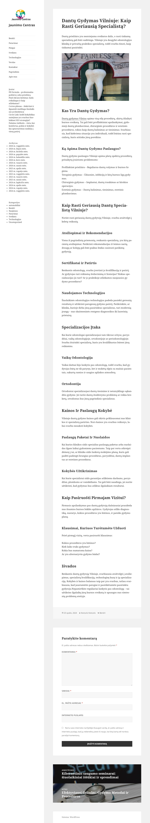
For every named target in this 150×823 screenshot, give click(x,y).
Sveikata (12, 52)
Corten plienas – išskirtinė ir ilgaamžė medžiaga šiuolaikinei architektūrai (22, 109)
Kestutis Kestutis (88, 613)
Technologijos (15, 57)
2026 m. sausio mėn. (18, 165)
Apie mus (13, 76)
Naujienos (13, 211)
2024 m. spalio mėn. (17, 185)
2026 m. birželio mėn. (18, 151)
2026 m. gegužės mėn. (18, 154)
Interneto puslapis (72, 715)
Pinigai (12, 48)
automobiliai (14, 205)
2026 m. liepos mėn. (17, 148)
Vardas (66, 691)
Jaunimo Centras (22, 25)
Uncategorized (15, 222)
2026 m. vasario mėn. (18, 163)
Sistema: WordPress (71, 817)
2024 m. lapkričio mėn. (19, 182)
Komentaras (69, 652)
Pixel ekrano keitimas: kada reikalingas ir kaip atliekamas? (21, 101)
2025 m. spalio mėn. (17, 168)
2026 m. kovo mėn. (17, 160)
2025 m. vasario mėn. (18, 177)
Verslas (12, 62)
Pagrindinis (14, 72)
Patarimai (13, 43)
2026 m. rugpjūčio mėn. (19, 146)
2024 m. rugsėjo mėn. (18, 188)
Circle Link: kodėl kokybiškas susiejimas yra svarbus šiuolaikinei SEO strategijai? (22, 117)
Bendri (12, 38)
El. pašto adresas (72, 703)
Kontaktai (13, 67)
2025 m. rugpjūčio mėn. (19, 174)
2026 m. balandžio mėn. (19, 157)
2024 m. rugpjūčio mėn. (19, 191)
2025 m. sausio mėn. (18, 179)
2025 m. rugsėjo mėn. (18, 171)
